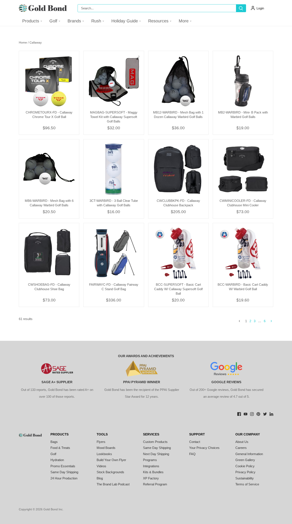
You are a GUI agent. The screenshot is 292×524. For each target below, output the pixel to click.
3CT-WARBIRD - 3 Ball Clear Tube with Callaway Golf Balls (114, 203)
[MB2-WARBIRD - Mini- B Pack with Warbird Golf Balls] (243, 81)
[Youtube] (245, 414)
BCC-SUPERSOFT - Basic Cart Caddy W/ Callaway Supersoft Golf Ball (178, 289)
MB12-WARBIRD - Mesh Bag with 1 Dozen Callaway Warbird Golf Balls (178, 115)
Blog (100, 478)
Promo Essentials (62, 466)
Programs (150, 460)
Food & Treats (60, 448)
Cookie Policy (245, 466)
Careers (241, 448)
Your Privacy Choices (204, 448)
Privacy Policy (245, 472)
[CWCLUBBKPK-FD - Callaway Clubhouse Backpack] (178, 169)
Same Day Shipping (64, 472)
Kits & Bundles (153, 472)
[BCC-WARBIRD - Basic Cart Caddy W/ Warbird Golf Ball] (243, 253)
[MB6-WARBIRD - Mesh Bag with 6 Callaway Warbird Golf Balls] (49, 169)
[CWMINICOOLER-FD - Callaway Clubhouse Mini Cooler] (243, 169)
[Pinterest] (258, 414)
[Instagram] (252, 414)
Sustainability (244, 478)
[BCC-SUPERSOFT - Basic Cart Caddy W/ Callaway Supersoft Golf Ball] (178, 253)
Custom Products (155, 442)
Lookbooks (104, 454)
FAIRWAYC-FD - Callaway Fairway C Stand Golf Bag (113, 287)
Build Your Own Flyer (111, 460)
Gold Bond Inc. (53, 509)
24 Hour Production (63, 478)
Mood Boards (106, 448)
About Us (241, 442)
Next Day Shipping (156, 454)
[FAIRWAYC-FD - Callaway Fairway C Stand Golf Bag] (113, 253)
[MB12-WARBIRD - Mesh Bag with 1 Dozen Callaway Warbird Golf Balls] (178, 81)
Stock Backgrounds (110, 472)
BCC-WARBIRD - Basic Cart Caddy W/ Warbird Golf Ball (243, 287)
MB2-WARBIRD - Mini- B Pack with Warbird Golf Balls (243, 115)
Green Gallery (245, 460)
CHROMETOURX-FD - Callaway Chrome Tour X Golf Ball (49, 115)
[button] (55, 21)
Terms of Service (247, 484)
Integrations (151, 466)
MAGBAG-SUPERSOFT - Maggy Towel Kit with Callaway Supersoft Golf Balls (113, 117)
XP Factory (151, 478)
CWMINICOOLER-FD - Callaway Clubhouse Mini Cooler (243, 203)
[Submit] (241, 8)
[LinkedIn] (271, 414)
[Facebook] (239, 414)
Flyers (101, 442)
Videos (101, 466)
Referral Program (155, 484)
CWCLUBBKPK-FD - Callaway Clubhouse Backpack (178, 203)
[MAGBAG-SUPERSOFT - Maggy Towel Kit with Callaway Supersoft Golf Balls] (113, 81)
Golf (53, 454)
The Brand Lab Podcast (113, 484)
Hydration (57, 460)
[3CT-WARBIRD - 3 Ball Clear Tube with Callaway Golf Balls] (113, 169)
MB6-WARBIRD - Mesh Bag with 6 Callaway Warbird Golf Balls (49, 203)
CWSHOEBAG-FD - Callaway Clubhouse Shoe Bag (49, 287)
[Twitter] (265, 414)
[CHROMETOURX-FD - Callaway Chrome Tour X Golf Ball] (49, 81)
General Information (249, 454)
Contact (194, 442)
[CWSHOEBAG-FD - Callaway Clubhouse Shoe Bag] (49, 253)
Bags (54, 442)
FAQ (192, 454)
